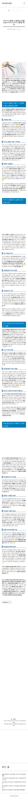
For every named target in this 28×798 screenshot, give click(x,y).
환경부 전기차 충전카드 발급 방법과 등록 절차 (13, 789)
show (9, 602)
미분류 (14, 719)
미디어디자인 (7, 3)
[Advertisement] (14, 47)
